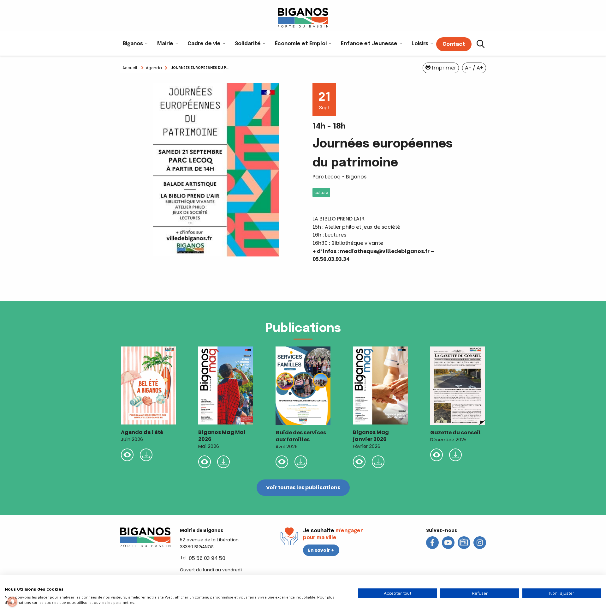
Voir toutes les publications (303, 487)
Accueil (129, 67)
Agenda (154, 67)
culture (321, 192)
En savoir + (321, 550)
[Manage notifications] (12, 602)
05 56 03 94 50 (207, 558)
